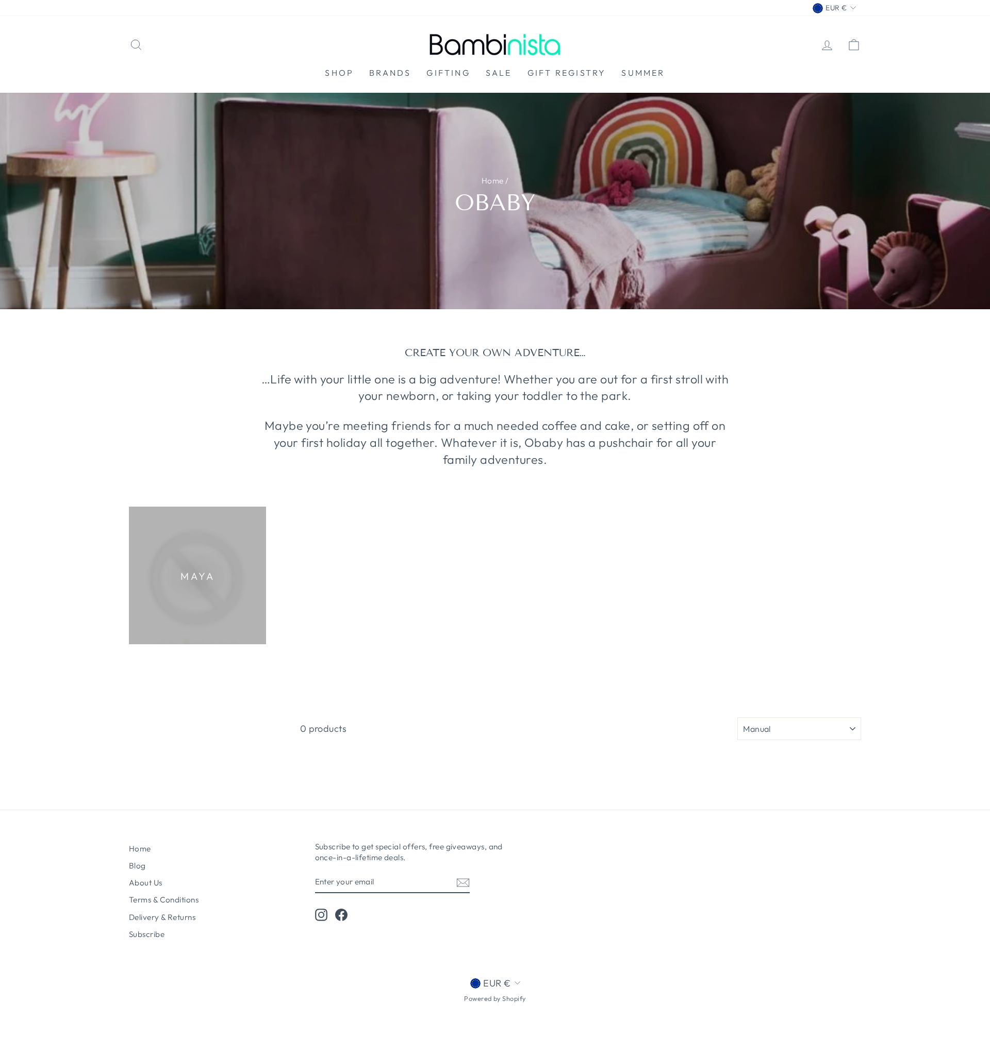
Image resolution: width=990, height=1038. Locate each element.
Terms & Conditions (164, 900)
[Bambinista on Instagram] (321, 915)
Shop (339, 73)
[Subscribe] (463, 882)
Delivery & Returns (162, 917)
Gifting (448, 73)
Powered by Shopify (494, 998)
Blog (137, 865)
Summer (643, 73)
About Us (145, 883)
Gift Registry (566, 73)
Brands (390, 73)
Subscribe (146, 934)
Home (493, 181)
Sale (499, 73)
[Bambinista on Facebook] (341, 915)
